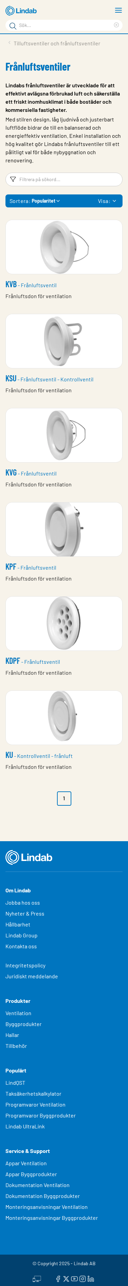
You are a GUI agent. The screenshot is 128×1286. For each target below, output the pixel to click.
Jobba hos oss (22, 902)
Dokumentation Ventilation (37, 1185)
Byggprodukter (23, 1024)
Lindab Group (21, 935)
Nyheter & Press (24, 913)
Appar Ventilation (26, 1163)
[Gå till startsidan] (22, 10)
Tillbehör (16, 1045)
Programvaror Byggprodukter (40, 1115)
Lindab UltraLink (25, 1126)
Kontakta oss (21, 946)
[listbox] (114, 201)
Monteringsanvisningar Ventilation (46, 1206)
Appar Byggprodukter (31, 1174)
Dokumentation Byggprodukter (42, 1196)
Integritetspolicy (25, 965)
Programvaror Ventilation (35, 1104)
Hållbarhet (17, 924)
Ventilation (18, 1013)
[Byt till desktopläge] (37, 1278)
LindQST (15, 1082)
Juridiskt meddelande (31, 976)
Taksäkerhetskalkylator (33, 1093)
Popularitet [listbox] (43, 201)
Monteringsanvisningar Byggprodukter (51, 1217)
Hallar (12, 1035)
